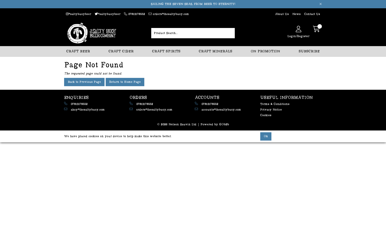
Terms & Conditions (275, 104)
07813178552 (136, 14)
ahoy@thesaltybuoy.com (88, 109)
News (296, 14)
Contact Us (312, 14)
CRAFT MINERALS (215, 51)
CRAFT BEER (78, 51)
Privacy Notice (271, 109)
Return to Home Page (125, 81)
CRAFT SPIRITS (166, 51)
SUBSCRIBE (309, 51)
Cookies (265, 115)
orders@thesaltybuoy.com (170, 14)
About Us (282, 14)
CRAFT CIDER (121, 51)
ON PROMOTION (265, 51)
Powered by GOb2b (215, 124)
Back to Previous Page (84, 81)
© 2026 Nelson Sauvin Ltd (176, 124)
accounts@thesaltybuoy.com (221, 109)
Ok (266, 136)
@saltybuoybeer (80, 14)
